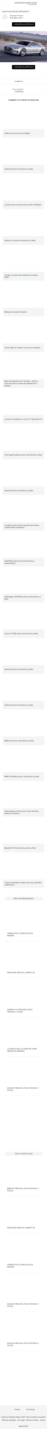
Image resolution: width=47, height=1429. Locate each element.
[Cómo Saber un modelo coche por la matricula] (23, 331)
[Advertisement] (23, 1126)
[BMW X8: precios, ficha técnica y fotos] (23, 724)
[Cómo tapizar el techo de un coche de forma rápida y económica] (23, 796)
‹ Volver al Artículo (23, 24)
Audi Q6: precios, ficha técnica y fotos (18, 491)
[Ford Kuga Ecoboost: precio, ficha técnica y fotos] (23, 438)
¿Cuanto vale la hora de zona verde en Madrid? (22, 205)
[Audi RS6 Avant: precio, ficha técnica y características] (23, 546)
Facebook (30, 1409)
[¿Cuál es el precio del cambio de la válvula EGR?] (23, 260)
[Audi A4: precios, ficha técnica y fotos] (23, 688)
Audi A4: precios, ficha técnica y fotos (18, 705)
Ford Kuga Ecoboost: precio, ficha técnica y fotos (23, 455)
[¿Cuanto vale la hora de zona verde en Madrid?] (23, 188)
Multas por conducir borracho (15, 312)
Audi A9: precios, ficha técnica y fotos (18, 169)
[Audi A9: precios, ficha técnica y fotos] (23, 152)
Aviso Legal (21, 1420)
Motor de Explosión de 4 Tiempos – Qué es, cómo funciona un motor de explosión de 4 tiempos (21, 383)
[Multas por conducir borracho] (23, 295)
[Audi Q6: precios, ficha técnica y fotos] (23, 474)
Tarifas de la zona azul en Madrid (17, 133)
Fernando (20, 16)
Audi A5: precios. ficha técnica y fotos (18, 669)
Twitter (17, 1409)
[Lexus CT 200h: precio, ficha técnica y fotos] (23, 617)
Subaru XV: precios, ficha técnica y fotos (19, 240)
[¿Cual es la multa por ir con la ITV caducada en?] (23, 403)
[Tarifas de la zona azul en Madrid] (23, 117)
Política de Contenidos (9, 1420)
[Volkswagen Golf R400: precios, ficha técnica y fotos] (23, 581)
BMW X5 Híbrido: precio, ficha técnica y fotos (21, 776)
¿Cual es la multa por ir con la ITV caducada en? (23, 419)
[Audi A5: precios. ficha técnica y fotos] (23, 653)
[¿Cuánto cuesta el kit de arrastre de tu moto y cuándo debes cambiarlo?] (23, 510)
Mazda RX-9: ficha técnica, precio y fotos (20, 848)
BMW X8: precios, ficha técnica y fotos (19, 741)
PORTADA (19, 92)
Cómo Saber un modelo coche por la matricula (22, 348)
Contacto (42, 1420)
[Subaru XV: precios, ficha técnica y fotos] (23, 224)
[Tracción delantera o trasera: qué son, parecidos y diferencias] (23, 867)
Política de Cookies (32, 1420)
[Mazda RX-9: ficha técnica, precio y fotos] (23, 831)
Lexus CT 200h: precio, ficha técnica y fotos (21, 634)
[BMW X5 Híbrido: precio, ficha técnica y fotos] (23, 760)
